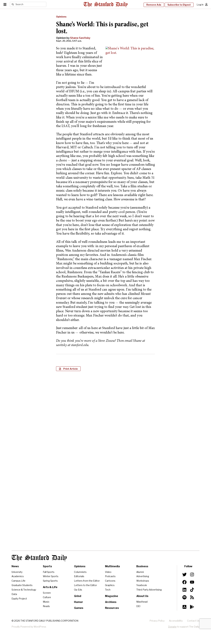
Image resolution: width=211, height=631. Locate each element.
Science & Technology (24, 589)
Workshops (142, 580)
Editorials (79, 576)
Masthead (142, 601)
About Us (142, 596)
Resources (112, 608)
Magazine (111, 596)
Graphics (110, 585)
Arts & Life (50, 587)
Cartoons (110, 580)
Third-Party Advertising (149, 589)
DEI (138, 606)
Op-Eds (78, 589)
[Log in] (206, 4)
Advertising (142, 576)
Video (108, 572)
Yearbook (141, 585)
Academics (18, 576)
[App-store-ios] (184, 606)
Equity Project (19, 598)
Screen (47, 592)
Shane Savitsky (80, 37)
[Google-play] (192, 606)
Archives (110, 602)
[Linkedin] (184, 589)
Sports (47, 566)
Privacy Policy (157, 620)
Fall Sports (48, 572)
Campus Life (18, 580)
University (17, 572)
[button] (68, 368)
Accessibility (176, 620)
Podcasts (110, 576)
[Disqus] (105, 416)
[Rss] (192, 597)
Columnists (80, 572)
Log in (200, 4)
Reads (46, 606)
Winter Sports (50, 576)
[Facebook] (184, 582)
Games (78, 608)
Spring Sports (50, 580)
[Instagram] (192, 574)
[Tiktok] (192, 589)
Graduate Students (22, 585)
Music (46, 601)
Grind (77, 596)
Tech (107, 589)
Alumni (140, 572)
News (15, 566)
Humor (78, 602)
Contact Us (193, 620)
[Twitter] (184, 574)
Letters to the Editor (85, 585)
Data (14, 594)
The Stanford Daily (39, 558)
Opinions (61, 16)
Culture (47, 597)
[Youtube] (192, 582)
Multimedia (112, 566)
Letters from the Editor (87, 580)
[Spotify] (184, 597)
